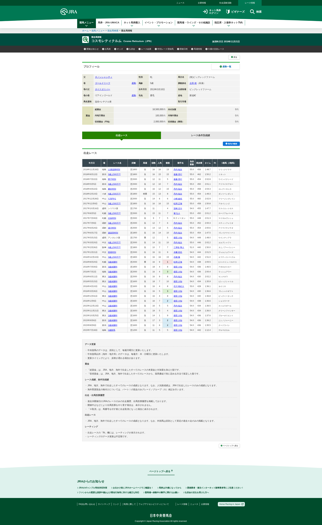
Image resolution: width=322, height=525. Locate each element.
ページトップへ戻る (230, 446)
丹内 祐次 (178, 169)
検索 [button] (259, 11)
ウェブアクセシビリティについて (154, 504)
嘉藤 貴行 (178, 174)
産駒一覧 (227, 66)
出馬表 (108, 49)
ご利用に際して (129, 504)
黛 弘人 (177, 213)
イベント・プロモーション (159, 22)
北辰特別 (112, 218)
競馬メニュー (86, 22)
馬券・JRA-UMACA (108, 22)
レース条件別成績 (200, 135)
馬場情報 (198, 49)
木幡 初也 (178, 252)
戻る (235, 57)
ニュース (180, 3)
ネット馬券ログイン (215, 11)
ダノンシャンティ (103, 77)
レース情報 (250, 3)
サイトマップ (104, 504)
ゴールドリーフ (102, 83)
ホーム (85, 30)
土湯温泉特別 (114, 169)
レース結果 (146, 49)
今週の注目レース (216, 49)
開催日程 (184, 49)
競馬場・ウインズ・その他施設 (193, 22)
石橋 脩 (177, 257)
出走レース (121, 135)
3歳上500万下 (114, 174)
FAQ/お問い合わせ (87, 504)
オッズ (120, 49)
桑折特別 (112, 189)
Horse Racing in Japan (229, 504)
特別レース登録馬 (165, 49)
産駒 (134, 83)
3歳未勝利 (112, 262)
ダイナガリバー (102, 89)
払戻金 (132, 49)
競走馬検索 (113, 30)
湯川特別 (112, 228)
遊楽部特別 (113, 233)
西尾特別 (112, 252)
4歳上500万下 (114, 184)
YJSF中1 (112, 199)
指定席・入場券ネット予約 (228, 22)
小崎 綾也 (178, 199)
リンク (116, 504)
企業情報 (202, 3)
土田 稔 (193, 83)
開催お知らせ (93, 49)
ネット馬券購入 (132, 22)
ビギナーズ (238, 11)
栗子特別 (112, 179)
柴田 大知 (178, 237)
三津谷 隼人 (179, 247)
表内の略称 (232, 144)
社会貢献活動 (225, 3)
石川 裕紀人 (179, 286)
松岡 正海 (178, 203)
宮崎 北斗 (178, 208)
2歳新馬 (111, 330)
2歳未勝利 (112, 306)
